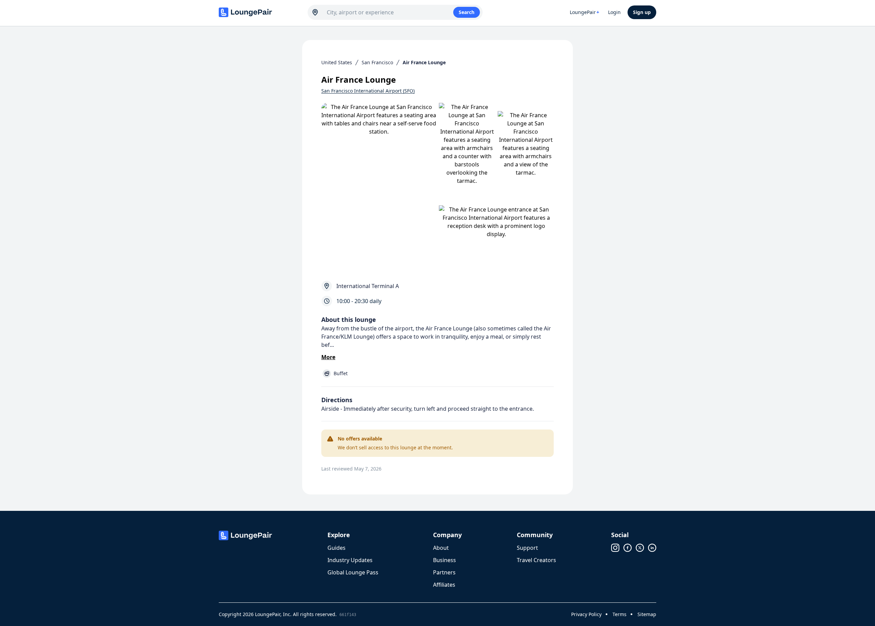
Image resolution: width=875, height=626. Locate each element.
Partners (444, 572)
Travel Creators (536, 560)
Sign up (642, 12)
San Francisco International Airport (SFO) (368, 90)
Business (444, 560)
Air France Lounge (424, 62)
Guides (336, 548)
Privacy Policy (586, 614)
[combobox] (390, 12)
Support (527, 548)
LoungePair (584, 12)
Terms (619, 614)
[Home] (260, 12)
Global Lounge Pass (352, 572)
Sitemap (646, 614)
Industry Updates (350, 560)
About (441, 548)
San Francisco (377, 62)
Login (614, 12)
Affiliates (444, 584)
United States (336, 62)
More (328, 357)
